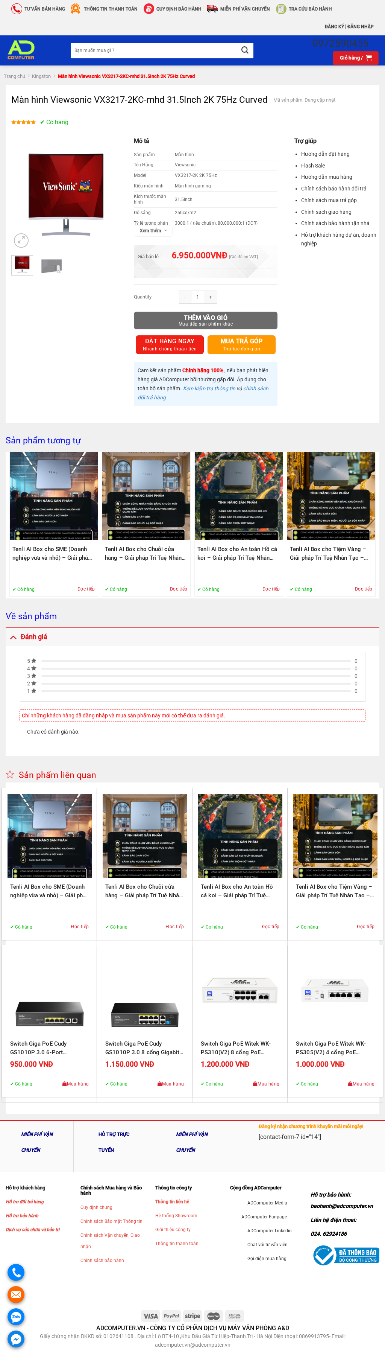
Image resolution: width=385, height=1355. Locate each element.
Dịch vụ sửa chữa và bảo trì (32, 1229)
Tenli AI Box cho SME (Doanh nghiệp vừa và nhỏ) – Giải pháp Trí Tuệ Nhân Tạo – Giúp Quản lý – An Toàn (53, 554)
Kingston (41, 76)
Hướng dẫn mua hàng (326, 177)
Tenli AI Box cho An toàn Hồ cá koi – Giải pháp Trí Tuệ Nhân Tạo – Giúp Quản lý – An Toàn (237, 554)
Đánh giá (34, 637)
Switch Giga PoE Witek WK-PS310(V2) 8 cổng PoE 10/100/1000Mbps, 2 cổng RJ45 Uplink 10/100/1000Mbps (236, 1048)
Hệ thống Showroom (176, 1215)
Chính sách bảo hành (102, 1260)
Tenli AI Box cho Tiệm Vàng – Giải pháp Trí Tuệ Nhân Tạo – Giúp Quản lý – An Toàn (328, 554)
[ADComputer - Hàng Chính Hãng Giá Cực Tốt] (32, 50)
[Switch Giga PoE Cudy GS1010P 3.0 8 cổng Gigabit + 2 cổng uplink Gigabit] (145, 993)
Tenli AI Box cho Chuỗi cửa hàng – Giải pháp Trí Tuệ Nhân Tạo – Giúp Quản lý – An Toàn (143, 554)
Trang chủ (14, 76)
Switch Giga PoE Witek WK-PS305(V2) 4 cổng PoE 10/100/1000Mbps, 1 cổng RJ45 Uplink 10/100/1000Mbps (331, 1048)
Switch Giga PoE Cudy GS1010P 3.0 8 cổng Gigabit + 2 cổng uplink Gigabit (144, 1048)
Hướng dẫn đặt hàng (325, 154)
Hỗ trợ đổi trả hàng (25, 1201)
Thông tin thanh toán (177, 1243)
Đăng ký (334, 26)
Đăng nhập (360, 26)
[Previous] (23, 195)
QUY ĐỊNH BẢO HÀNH (179, 9)
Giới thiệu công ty (173, 1229)
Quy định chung (96, 1207)
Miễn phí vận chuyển (245, 9)
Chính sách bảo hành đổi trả (334, 189)
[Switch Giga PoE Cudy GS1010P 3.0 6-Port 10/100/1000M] (50, 993)
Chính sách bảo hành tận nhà (335, 223)
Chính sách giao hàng (326, 212)
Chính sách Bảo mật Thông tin (111, 1221)
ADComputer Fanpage (264, 1217)
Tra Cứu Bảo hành (310, 9)
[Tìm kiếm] (244, 50)
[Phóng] (21, 240)
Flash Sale (313, 166)
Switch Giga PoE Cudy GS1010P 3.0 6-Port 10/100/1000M (38, 1048)
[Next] (109, 195)
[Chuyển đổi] (13, 637)
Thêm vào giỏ (205, 317)
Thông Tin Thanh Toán (111, 9)
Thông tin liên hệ (172, 1201)
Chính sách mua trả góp (329, 200)
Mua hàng (78, 1084)
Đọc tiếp (86, 589)
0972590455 (340, 43)
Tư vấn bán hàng (44, 9)
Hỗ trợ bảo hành (22, 1215)
